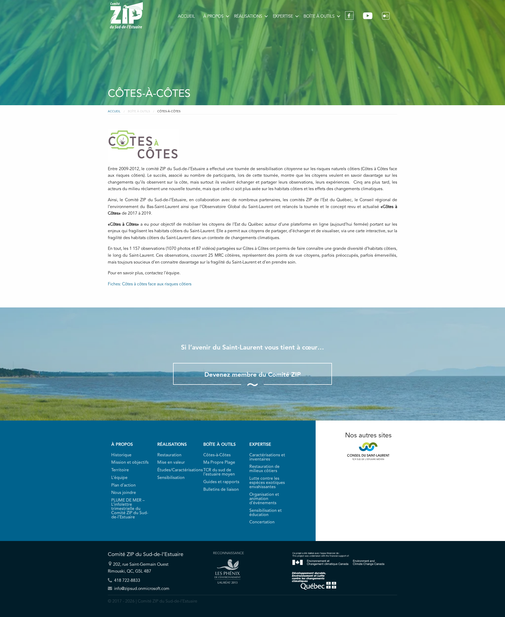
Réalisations (248, 16)
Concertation (262, 522)
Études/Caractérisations (176, 470)
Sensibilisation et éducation (265, 513)
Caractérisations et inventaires (267, 457)
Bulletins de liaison (221, 490)
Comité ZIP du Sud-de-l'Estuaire (126, 15)
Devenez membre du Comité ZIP (252, 375)
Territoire (120, 470)
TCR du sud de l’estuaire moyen (219, 472)
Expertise (283, 16)
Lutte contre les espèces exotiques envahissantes (267, 483)
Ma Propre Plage (219, 463)
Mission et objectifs (130, 463)
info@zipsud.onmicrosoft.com (141, 588)
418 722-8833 (126, 580)
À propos (213, 16)
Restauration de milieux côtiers (264, 469)
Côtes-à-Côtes (217, 455)
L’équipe (119, 478)
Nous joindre (123, 493)
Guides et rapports (221, 482)
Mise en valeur (171, 463)
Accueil (186, 16)
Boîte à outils (319, 16)
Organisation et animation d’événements (264, 499)
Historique (121, 455)
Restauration (169, 455)
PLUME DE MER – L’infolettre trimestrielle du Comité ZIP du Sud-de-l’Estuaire (129, 508)
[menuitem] (186, 16)
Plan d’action (123, 485)
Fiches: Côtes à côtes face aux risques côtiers (149, 284)
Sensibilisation (171, 478)
